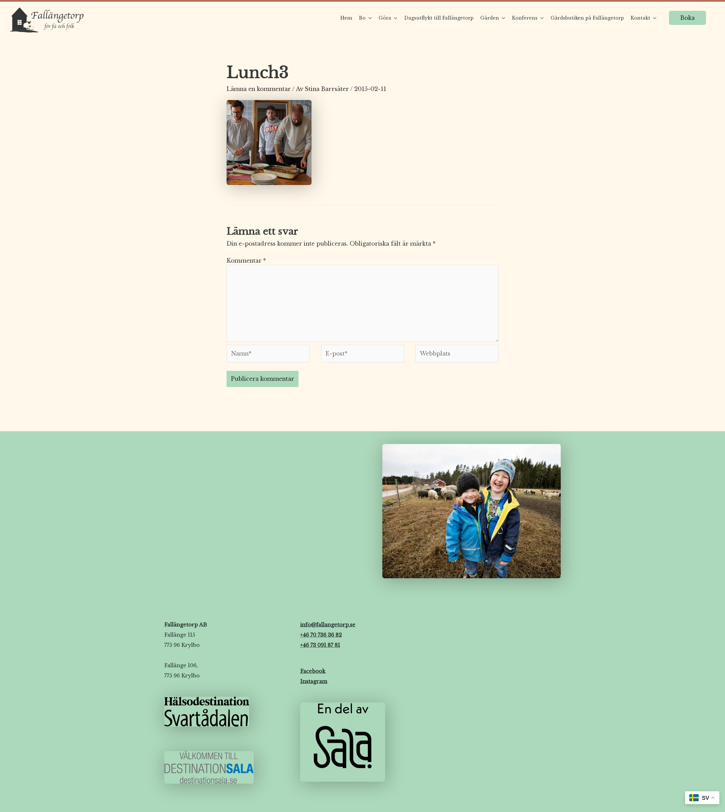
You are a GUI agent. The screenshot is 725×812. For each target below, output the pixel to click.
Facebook (312, 671)
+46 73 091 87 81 (320, 645)
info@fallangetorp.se (327, 625)
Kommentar (246, 260)
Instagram (313, 681)
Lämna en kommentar (259, 89)
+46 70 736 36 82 (321, 635)
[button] (687, 18)
